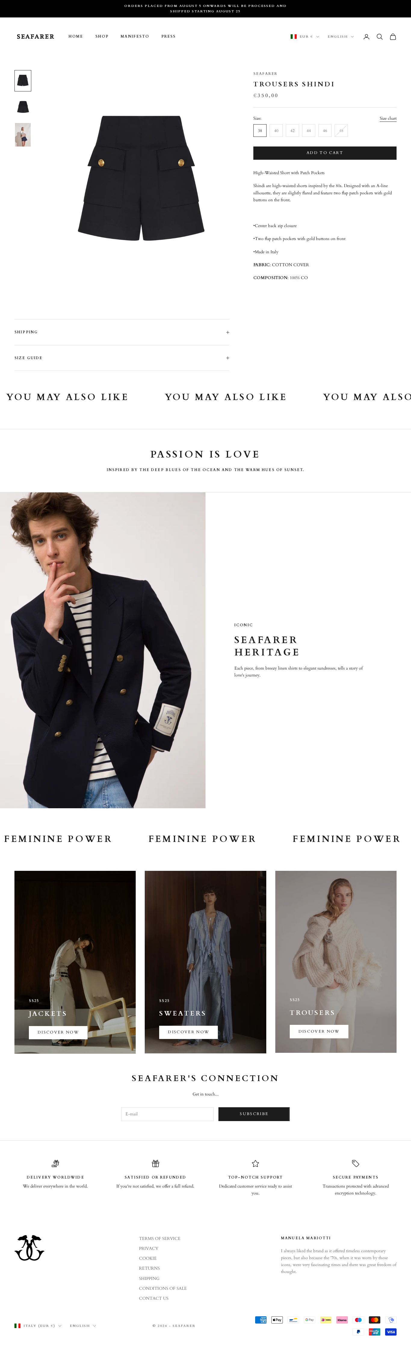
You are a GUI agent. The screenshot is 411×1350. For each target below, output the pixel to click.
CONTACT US (153, 1298)
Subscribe (254, 1114)
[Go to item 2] (22, 107)
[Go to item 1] (22, 80)
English (338, 36)
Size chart (388, 119)
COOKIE (148, 1258)
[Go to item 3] (22, 134)
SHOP (102, 36)
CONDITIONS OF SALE (163, 1288)
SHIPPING (149, 1278)
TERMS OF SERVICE (160, 1238)
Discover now (58, 1032)
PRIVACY (148, 1248)
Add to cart (325, 153)
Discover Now (188, 1032)
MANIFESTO (135, 36)
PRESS (168, 36)
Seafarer (265, 73)
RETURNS (149, 1268)
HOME (76, 36)
